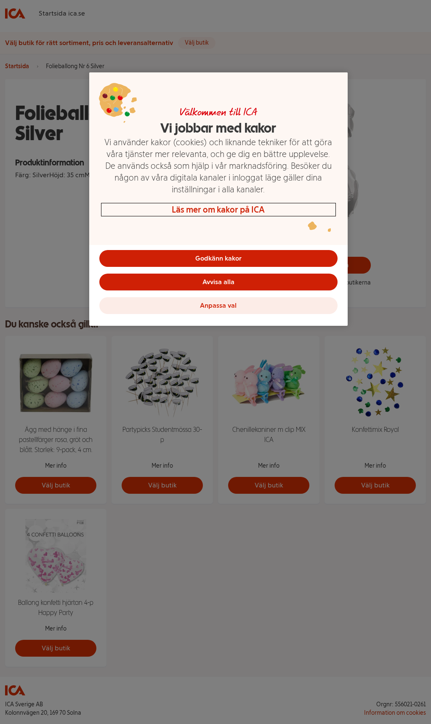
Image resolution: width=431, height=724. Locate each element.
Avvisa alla (218, 282)
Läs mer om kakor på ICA (218, 210)
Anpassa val (218, 305)
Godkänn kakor (218, 258)
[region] (218, 199)
